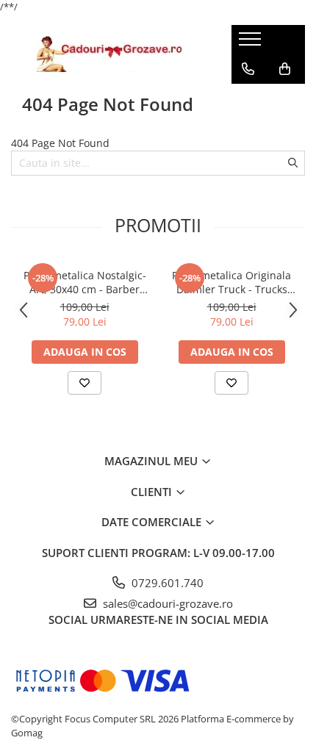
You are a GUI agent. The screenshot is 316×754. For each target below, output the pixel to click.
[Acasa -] (110, 54)
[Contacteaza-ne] (248, 69)
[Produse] (252, 43)
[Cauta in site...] (248, 98)
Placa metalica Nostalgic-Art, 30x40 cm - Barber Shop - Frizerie (85, 282)
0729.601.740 (166, 582)
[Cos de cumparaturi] (285, 69)
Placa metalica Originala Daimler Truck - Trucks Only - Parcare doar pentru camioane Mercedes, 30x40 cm (231, 282)
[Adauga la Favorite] (84, 383)
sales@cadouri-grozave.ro (166, 603)
